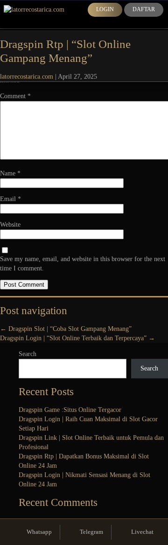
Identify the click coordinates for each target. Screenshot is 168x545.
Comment (15, 96)
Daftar (144, 9)
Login (105, 9)
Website (10, 224)
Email (10, 198)
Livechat (142, 531)
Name (10, 173)
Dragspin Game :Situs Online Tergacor (70, 409)
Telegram (91, 531)
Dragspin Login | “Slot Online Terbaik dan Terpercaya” (77, 338)
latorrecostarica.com (26, 76)
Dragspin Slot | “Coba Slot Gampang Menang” (66, 328)
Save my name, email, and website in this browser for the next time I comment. (82, 264)
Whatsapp (39, 531)
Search (27, 353)
